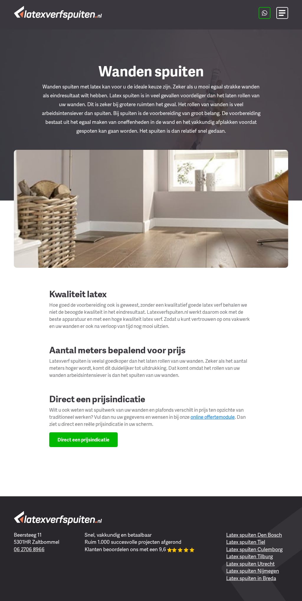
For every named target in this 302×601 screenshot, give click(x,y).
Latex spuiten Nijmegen (252, 570)
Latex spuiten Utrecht (250, 563)
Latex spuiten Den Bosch (254, 534)
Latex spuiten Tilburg (249, 556)
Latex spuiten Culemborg (254, 549)
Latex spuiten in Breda (251, 578)
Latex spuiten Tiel (245, 541)
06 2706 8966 (29, 549)
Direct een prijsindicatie (83, 439)
